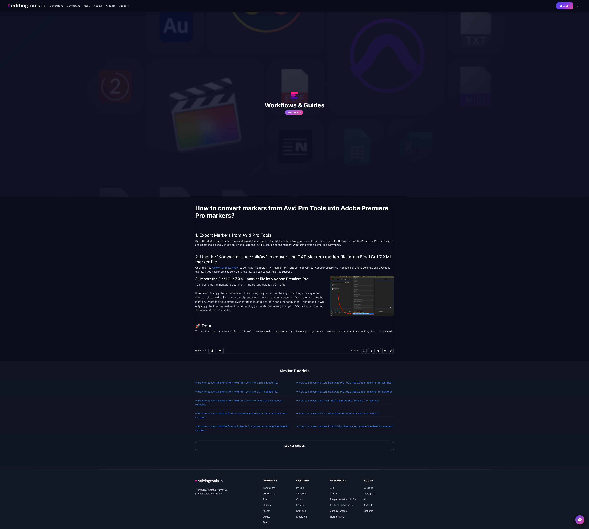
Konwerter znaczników (225, 267)
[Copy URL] (391, 351)
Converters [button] (73, 5)
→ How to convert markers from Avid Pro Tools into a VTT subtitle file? (236, 391)
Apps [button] (87, 5)
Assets (266, 510)
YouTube (368, 487)
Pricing (300, 487)
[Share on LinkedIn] (384, 351)
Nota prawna (337, 516)
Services (301, 510)
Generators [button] (56, 5)
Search (266, 522)
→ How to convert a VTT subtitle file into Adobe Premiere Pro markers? (337, 413)
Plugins (267, 505)
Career (300, 505)
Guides (266, 516)
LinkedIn (368, 510)
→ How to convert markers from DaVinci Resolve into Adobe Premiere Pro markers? (345, 426)
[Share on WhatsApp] (364, 351)
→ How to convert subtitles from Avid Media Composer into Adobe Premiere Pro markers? (242, 428)
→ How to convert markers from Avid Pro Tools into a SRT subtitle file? (236, 382)
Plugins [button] (97, 5)
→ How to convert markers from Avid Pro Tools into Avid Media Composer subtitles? (238, 402)
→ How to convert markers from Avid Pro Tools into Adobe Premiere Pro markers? (344, 391)
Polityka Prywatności (341, 505)
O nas (299, 499)
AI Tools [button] (110, 5)
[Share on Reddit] (378, 351)
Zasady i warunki (339, 510)
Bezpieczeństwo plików (343, 499)
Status (333, 493)
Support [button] (124, 5)
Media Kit (301, 516)
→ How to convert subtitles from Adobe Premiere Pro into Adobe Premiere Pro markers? (241, 415)
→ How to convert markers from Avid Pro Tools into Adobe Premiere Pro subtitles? (344, 382)
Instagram (369, 493)
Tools (266, 499)
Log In (566, 6)
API (332, 487)
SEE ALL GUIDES (294, 445)
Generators (269, 487)
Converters (269, 493)
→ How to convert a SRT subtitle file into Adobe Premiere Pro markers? (337, 400)
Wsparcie (301, 493)
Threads (368, 505)
